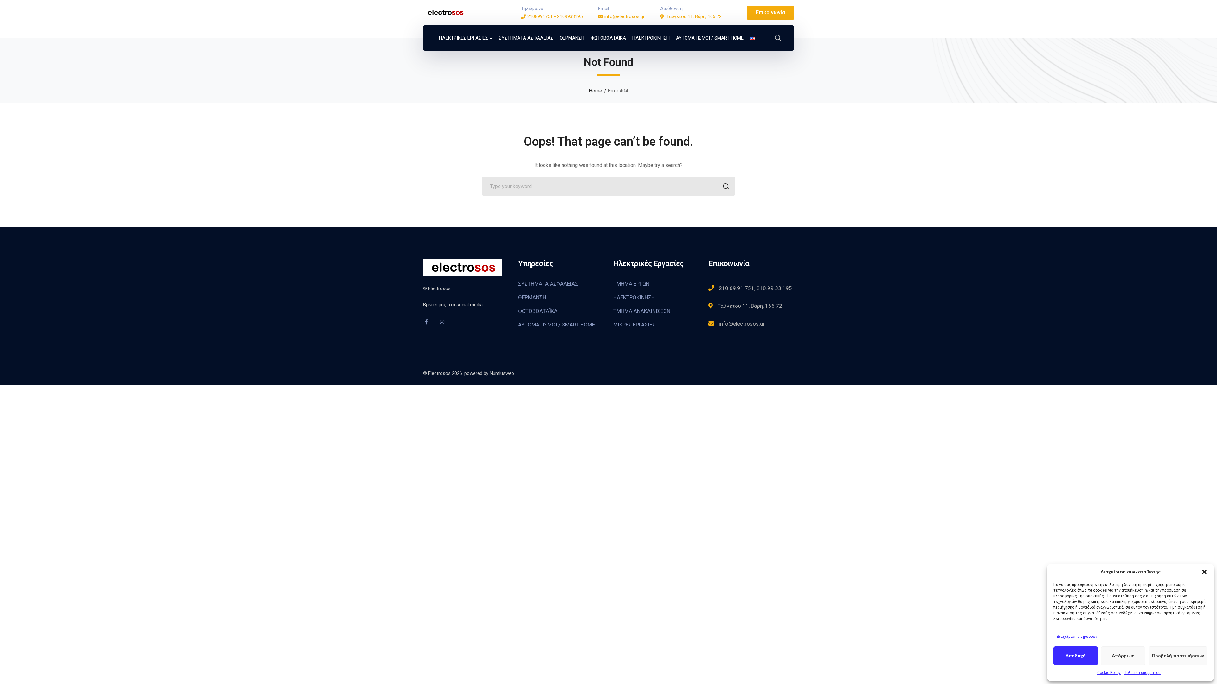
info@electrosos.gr (624, 16)
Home (595, 91)
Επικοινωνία (770, 13)
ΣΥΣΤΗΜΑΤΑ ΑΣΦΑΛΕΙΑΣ (548, 284)
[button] (1204, 572)
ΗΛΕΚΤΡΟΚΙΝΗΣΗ (634, 297)
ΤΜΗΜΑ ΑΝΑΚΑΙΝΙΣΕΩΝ (641, 311)
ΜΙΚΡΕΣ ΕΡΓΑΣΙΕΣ (634, 324)
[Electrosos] (445, 12)
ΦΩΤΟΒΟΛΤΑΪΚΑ (537, 311)
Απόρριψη (1123, 656)
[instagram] (442, 322)
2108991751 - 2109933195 (555, 16)
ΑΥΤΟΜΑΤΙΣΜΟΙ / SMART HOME (556, 324)
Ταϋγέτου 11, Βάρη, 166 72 (694, 16)
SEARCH (725, 186)
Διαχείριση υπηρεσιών (1077, 636)
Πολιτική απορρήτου (1142, 672)
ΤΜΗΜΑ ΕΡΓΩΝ (631, 284)
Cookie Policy (1109, 672)
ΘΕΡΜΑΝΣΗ (532, 297)
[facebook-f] (426, 322)
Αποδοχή (1076, 656)
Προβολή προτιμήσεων (1178, 656)
